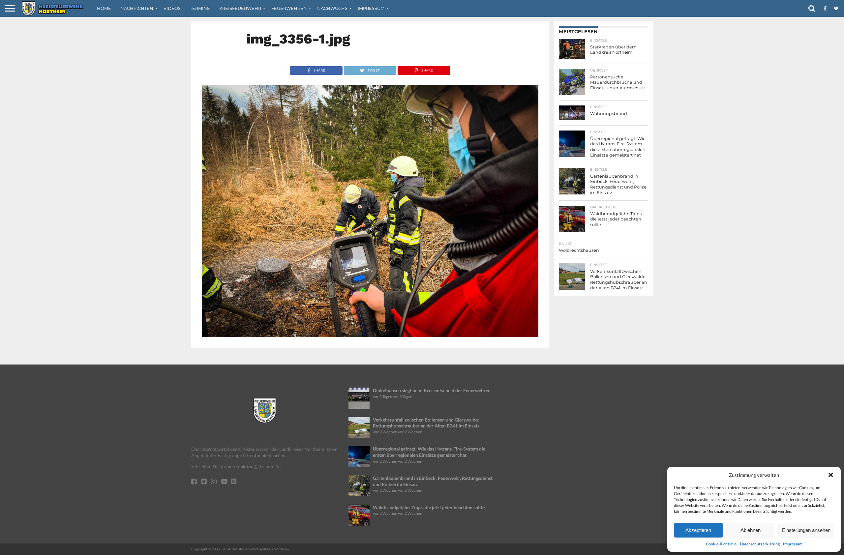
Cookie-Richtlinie (721, 543)
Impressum (792, 543)
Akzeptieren (698, 530)
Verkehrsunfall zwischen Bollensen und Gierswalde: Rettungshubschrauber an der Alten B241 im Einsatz (426, 423)
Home (104, 8)
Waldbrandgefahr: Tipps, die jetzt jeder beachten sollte (429, 507)
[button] (831, 475)
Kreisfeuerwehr (240, 8)
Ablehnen (750, 530)
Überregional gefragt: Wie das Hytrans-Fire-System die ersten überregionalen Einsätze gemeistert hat (429, 452)
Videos (172, 8)
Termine (200, 8)
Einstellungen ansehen (806, 530)
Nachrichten (136, 8)
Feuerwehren (289, 8)
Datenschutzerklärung (760, 543)
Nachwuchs (332, 8)
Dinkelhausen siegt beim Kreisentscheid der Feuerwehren (432, 390)
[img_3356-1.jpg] (370, 335)
